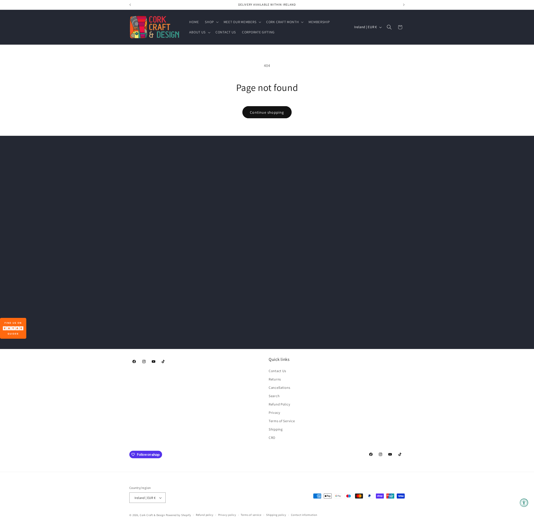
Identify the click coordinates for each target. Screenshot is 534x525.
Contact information (304, 515)
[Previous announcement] (130, 5)
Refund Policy (279, 404)
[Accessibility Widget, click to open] (524, 503)
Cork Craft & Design (152, 515)
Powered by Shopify (178, 515)
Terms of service (251, 515)
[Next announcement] (403, 5)
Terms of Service (282, 421)
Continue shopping (267, 112)
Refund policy (204, 515)
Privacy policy (227, 515)
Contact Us (277, 371)
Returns (275, 379)
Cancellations (279, 387)
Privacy (274, 412)
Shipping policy (276, 515)
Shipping (276, 429)
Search (274, 396)
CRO (272, 437)
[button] (211, 22)
